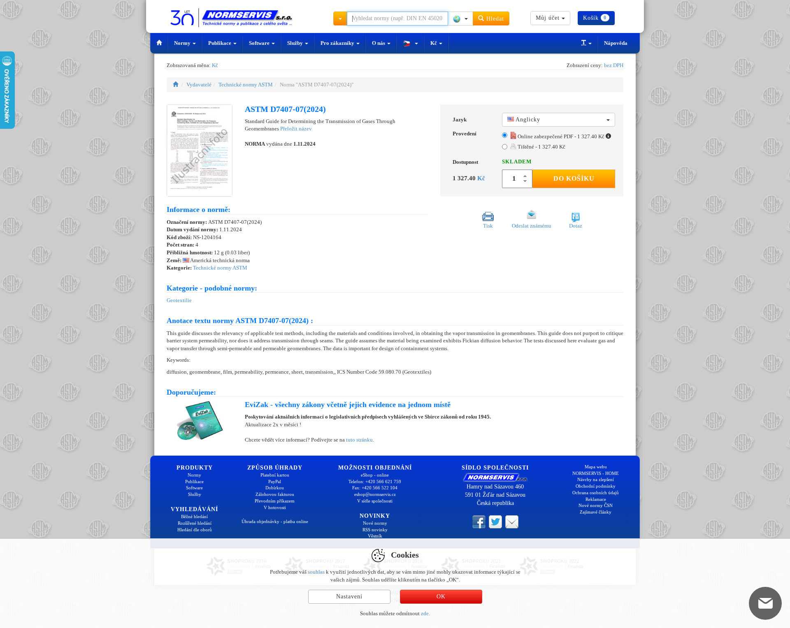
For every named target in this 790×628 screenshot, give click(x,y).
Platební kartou (274, 474)
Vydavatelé (198, 84)
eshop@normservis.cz (375, 494)
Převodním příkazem (275, 500)
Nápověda (615, 43)
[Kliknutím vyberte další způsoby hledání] (340, 19)
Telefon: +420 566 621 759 (375, 481)
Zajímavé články (595, 511)
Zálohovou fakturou (275, 494)
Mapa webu (596, 466)
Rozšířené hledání (194, 523)
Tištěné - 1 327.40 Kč (540, 147)
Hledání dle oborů (194, 529)
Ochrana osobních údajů (595, 492)
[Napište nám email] (511, 521)
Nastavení (349, 596)
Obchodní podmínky (596, 486)
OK (441, 596)
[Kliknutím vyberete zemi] (460, 19)
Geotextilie (179, 300)
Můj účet (549, 18)
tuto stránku (359, 440)
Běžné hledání (194, 516)
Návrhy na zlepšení (595, 479)
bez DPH (613, 65)
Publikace (220, 43)
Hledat (494, 19)
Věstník (375, 535)
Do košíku (574, 178)
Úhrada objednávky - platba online (275, 521)
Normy (183, 43)
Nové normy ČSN (596, 505)
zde (425, 613)
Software (260, 43)
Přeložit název (296, 129)
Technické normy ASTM (245, 84)
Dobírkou (274, 487)
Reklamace (596, 499)
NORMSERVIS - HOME (595, 473)
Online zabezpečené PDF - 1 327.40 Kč (561, 136)
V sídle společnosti (375, 500)
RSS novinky (375, 529)
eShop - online (375, 474)
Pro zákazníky (338, 43)
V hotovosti (275, 507)
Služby (295, 43)
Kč (434, 43)
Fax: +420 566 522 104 (374, 487)
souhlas (316, 572)
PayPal (274, 481)
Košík (594, 18)
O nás (379, 43)
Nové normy (375, 523)
